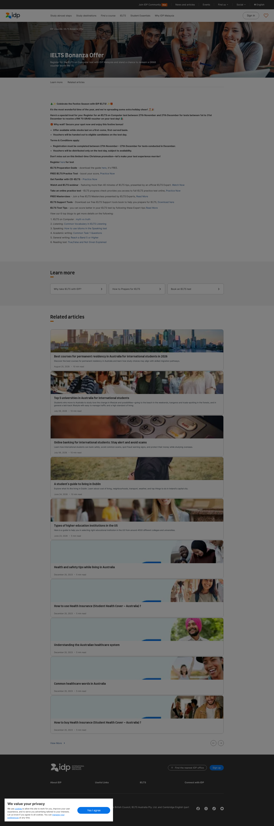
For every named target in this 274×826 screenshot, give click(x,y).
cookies (18, 808)
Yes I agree (93, 810)
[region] (59, 810)
